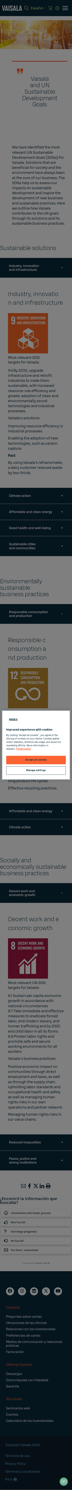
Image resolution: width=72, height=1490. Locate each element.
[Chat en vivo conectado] (64, 1481)
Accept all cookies (36, 760)
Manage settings (36, 770)
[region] (36, 745)
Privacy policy (23, 749)
